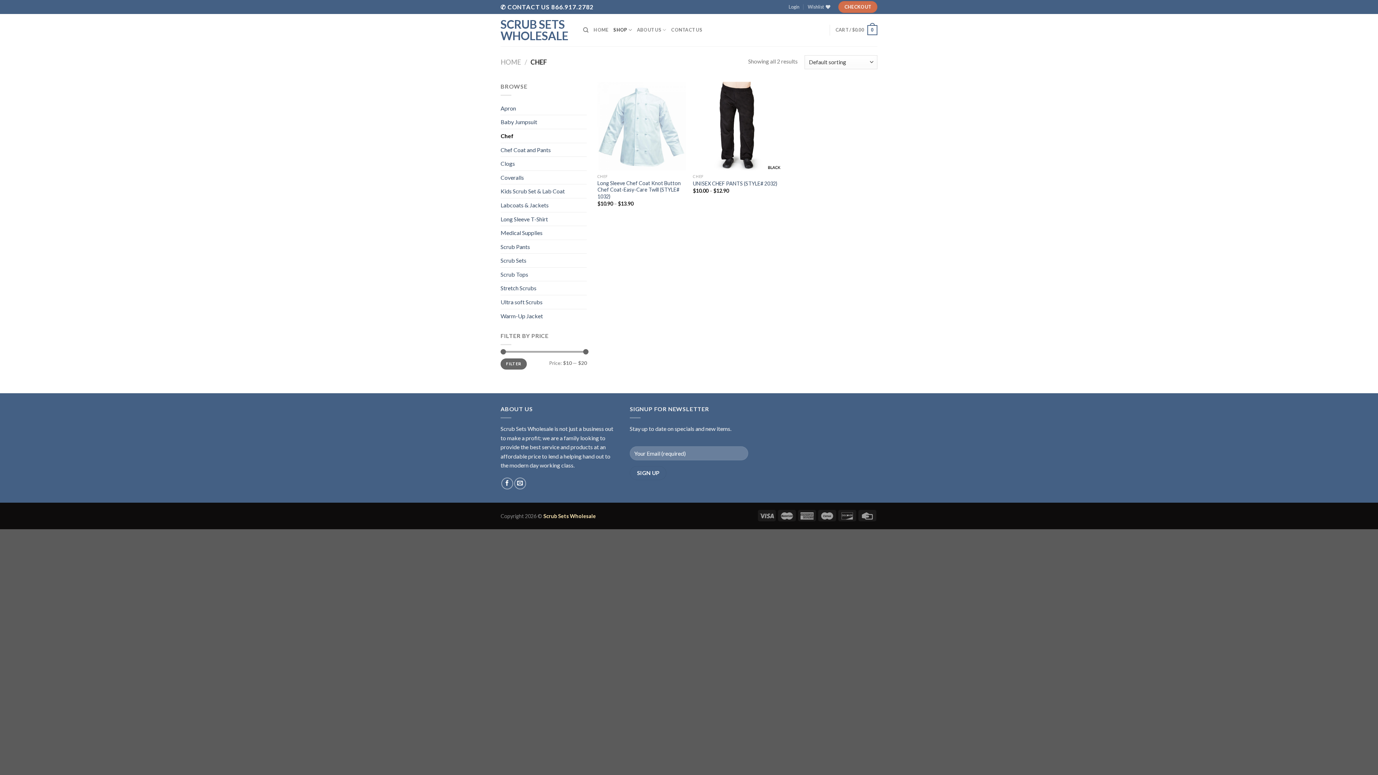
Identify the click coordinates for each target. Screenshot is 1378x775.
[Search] (586, 30)
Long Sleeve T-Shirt (524, 219)
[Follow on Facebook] (507, 483)
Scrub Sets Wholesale (534, 30)
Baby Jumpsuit (519, 121)
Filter (513, 363)
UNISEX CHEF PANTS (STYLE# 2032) (735, 183)
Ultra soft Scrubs (522, 302)
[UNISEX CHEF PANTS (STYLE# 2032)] (737, 126)
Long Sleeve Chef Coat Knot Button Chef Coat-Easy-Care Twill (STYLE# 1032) (639, 189)
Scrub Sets (513, 260)
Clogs (508, 163)
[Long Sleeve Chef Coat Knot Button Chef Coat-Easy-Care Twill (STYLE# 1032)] (641, 126)
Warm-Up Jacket (522, 316)
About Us (649, 30)
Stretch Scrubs (518, 288)
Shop (620, 30)
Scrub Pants (515, 246)
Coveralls (512, 177)
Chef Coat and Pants (526, 149)
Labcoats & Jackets (525, 205)
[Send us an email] (520, 483)
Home (601, 30)
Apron (508, 108)
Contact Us (686, 30)
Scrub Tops (514, 274)
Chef (507, 135)
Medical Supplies (522, 232)
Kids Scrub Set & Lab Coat (533, 191)
